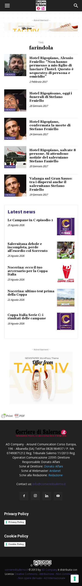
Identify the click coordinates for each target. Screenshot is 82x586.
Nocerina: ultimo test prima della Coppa (31, 293)
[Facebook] (24, 496)
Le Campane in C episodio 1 (30, 220)
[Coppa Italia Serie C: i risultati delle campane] (65, 321)
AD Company (49, 569)
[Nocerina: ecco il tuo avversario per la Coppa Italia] (65, 274)
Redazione (55, 475)
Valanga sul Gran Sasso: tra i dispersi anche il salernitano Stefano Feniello (50, 184)
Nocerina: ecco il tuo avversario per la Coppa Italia (28, 271)
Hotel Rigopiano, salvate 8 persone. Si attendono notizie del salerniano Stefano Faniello (52, 155)
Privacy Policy (16, 522)
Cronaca (10, 74)
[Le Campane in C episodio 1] (65, 226)
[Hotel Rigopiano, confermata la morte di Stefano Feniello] (15, 129)
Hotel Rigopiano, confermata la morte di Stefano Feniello (49, 125)
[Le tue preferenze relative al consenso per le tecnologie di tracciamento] (75, 579)
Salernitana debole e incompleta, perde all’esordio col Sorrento (28, 247)
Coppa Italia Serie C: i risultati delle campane (27, 317)
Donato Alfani (53, 466)
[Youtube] (58, 496)
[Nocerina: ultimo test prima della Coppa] (65, 297)
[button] (76, 5)
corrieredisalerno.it (16, 569)
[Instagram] (35, 496)
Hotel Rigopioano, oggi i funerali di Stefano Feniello (50, 97)
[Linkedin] (46, 496)
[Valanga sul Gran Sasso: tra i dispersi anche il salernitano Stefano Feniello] (15, 186)
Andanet (55, 471)
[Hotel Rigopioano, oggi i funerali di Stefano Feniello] (15, 100)
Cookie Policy (16, 544)
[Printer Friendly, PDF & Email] (13, 418)
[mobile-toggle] (7, 5)
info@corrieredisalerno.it (49, 484)
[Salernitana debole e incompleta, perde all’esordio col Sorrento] (65, 250)
